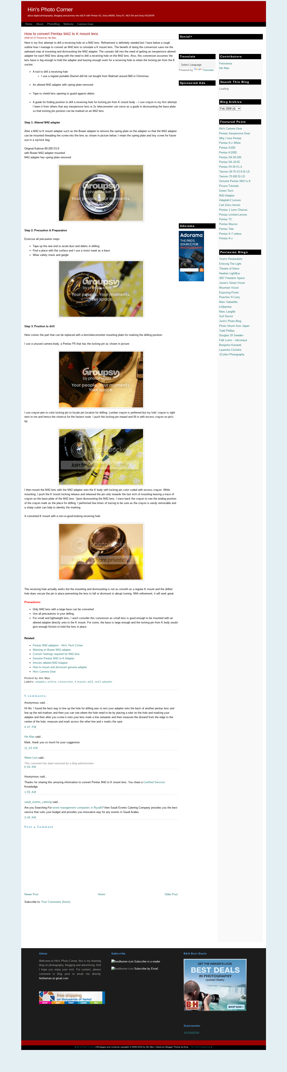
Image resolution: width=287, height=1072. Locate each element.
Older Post (171, 894)
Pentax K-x (226, 238)
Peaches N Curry (229, 297)
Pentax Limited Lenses (233, 214)
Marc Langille (227, 311)
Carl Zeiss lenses (229, 205)
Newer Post (31, 894)
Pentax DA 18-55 (229, 162)
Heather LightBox (229, 273)
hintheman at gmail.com (53, 978)
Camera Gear (85, 24)
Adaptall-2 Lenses (230, 200)
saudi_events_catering (38, 802)
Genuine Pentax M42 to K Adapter (53, 658)
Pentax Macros (228, 224)
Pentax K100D (228, 152)
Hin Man (29, 736)
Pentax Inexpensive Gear (234, 133)
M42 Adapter (226, 195)
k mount (80, 681)
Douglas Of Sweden (231, 335)
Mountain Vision (229, 287)
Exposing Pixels (229, 292)
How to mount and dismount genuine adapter (60, 667)
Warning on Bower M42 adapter (52, 649)
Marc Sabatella (228, 302)
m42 (90, 681)
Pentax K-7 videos (230, 233)
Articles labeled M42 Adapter (50, 662)
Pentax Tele (226, 228)
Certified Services (154, 782)
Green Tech (226, 190)
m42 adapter (103, 681)
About (39, 24)
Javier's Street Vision (232, 282)
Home (28, 24)
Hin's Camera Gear (44, 671)
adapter (40, 681)
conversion (65, 681)
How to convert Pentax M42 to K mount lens (61, 34)
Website (68, 24)
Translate (208, 70)
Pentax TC (225, 219)
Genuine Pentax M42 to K (235, 181)
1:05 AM (30, 792)
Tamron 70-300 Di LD (232, 176)
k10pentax (225, 306)
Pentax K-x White (230, 142)
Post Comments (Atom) (55, 901)
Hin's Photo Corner (50, 9)
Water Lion (30, 757)
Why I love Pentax (230, 138)
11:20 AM (31, 748)
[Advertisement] (195, 151)
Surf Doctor (226, 316)
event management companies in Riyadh (77, 807)
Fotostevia (225, 63)
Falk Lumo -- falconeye (233, 340)
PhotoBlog (53, 24)
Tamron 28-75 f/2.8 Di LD (234, 171)
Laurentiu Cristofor (230, 349)
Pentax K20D (227, 147)
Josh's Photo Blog (230, 321)
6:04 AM (30, 766)
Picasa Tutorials (229, 185)
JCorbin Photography (232, 354)
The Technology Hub (201, 1047)
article (51, 681)
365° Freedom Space (232, 278)
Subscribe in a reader (147, 961)
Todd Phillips (227, 330)
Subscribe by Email (146, 968)
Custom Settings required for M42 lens (56, 654)
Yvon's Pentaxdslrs (230, 258)
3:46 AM (30, 817)
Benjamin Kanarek (230, 345)
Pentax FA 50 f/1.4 (230, 166)
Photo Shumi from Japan (234, 325)
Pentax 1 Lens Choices (233, 209)
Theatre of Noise (229, 268)
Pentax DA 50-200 (230, 157)
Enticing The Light (230, 263)
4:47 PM (30, 727)
